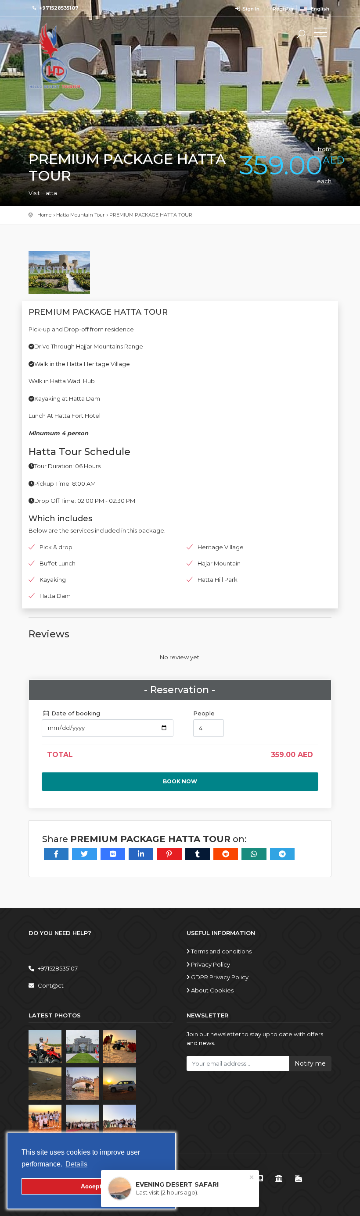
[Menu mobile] (320, 34)
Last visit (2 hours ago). (167, 1192)
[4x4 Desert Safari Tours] (55, 56)
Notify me (310, 1063)
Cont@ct (51, 985)
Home (44, 215)
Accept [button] (91, 1186)
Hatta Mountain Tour (80, 215)
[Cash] (298, 1178)
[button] (76, 1164)
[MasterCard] (259, 1178)
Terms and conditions (221, 951)
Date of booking (75, 713)
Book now (180, 781)
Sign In (250, 9)
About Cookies (212, 990)
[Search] (301, 35)
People (204, 713)
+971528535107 (59, 8)
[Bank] (279, 1178)
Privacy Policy (210, 964)
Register (282, 9)
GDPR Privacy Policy (219, 977)
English (318, 9)
